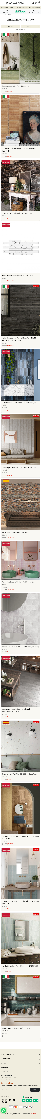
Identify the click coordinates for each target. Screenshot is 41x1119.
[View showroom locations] (35, 3)
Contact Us (4, 1071)
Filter (11, 26)
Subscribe (35, 1089)
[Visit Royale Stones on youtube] (6, 1102)
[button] (32, 3)
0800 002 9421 (8, 1075)
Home (2, 15)
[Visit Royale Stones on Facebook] (2, 1100)
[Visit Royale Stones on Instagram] (6, 1100)
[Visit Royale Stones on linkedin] (13, 1100)
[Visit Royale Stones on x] (10, 1100)
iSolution (33, 1114)
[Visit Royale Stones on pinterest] (2, 1102)
